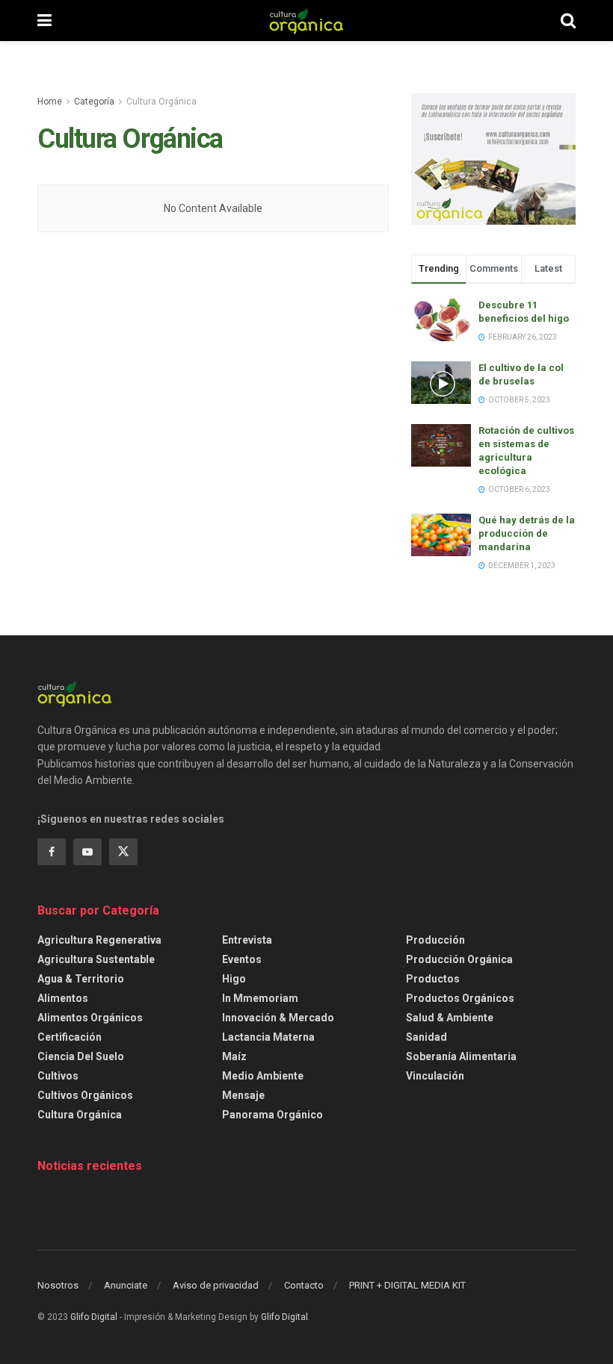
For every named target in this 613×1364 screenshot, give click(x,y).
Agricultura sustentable (96, 959)
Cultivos (57, 1076)
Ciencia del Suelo (80, 1056)
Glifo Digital (93, 1317)
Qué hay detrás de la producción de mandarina (526, 533)
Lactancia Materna (268, 1037)
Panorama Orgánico (272, 1115)
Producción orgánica (459, 959)
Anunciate (125, 1285)
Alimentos (62, 998)
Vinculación (435, 1076)
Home (49, 101)
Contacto (304, 1285)
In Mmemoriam (260, 998)
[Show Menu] (44, 20)
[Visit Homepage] (306, 20)
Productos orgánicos (460, 998)
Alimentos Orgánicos (90, 1018)
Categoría (94, 101)
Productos (433, 979)
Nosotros (57, 1285)
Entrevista (247, 940)
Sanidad (426, 1037)
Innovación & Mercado (278, 1018)
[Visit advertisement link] (493, 159)
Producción (435, 940)
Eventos (242, 959)
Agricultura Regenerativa (99, 940)
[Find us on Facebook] (51, 851)
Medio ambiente (263, 1076)
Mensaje (243, 1095)
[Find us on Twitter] (123, 851)
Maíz (234, 1056)
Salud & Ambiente (449, 1018)
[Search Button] (568, 20)
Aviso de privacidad (216, 1285)
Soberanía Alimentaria (461, 1056)
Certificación (69, 1037)
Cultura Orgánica (161, 101)
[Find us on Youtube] (87, 851)
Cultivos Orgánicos (85, 1095)
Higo (234, 979)
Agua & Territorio (80, 979)
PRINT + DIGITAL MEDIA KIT (407, 1285)
